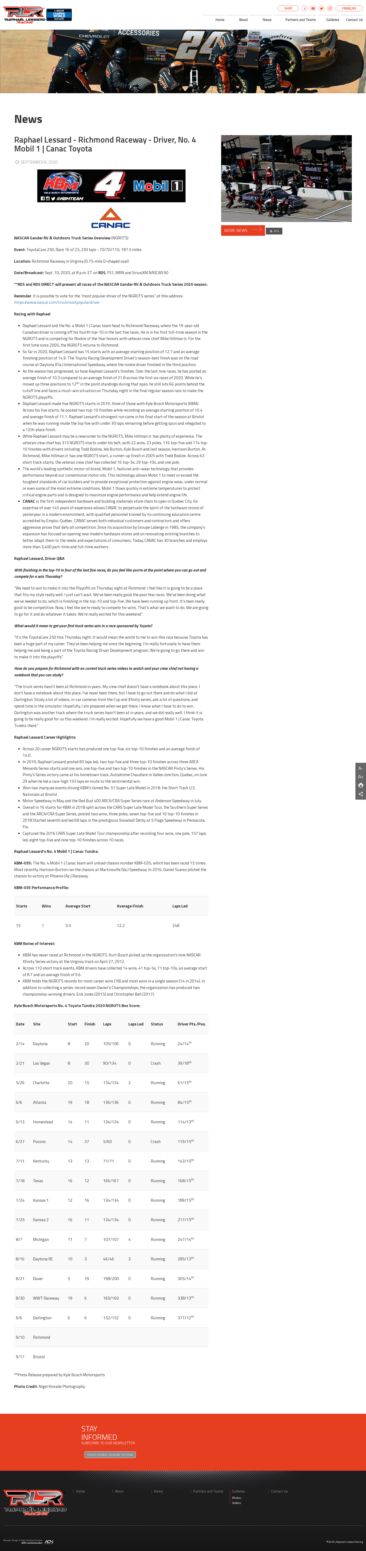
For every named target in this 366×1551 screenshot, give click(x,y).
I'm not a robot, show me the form (110, 1455)
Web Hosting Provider (31, 1540)
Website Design (10, 1540)
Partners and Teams (300, 19)
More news (236, 230)
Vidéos (236, 1503)
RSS (276, 231)
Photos (236, 1498)
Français (349, 8)
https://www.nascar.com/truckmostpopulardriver (57, 302)
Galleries (332, 19)
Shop (288, 8)
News (267, 19)
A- (360, 768)
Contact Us (354, 19)
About (243, 19)
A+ (360, 776)
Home (220, 19)
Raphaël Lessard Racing (349, 1542)
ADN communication (31, 1543)
